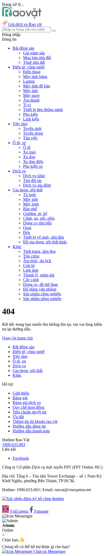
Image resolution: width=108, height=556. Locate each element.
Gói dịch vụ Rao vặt (25, 24)
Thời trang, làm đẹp (39, 251)
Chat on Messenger (49, 551)
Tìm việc (30, 138)
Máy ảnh (30, 90)
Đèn (26, 232)
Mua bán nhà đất (37, 57)
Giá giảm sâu (34, 53)
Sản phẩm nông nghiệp (42, 298)
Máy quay (31, 95)
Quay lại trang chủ (17, 338)
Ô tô (26, 147)
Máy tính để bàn (36, 86)
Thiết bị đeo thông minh (43, 109)
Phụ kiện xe (33, 166)
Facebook (21, 458)
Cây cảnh (31, 279)
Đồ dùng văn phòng (39, 289)
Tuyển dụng (33, 133)
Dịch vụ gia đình (37, 185)
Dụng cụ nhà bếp (37, 223)
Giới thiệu (21, 393)
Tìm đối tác (32, 180)
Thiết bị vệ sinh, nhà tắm (43, 237)
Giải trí (29, 265)
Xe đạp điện (33, 161)
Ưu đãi (18, 417)
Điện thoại (31, 72)
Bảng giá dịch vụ (27, 402)
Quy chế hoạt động (28, 407)
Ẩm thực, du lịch (37, 261)
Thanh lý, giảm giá (38, 275)
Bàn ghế (30, 209)
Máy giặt (30, 199)
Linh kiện (31, 119)
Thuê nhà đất (34, 62)
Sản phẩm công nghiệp (42, 294)
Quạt (27, 227)
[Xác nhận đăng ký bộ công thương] (33, 498)
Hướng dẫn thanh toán (31, 431)
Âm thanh (31, 100)
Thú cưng (31, 256)
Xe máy (29, 152)
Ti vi (27, 105)
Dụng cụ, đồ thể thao (40, 284)
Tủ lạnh (29, 194)
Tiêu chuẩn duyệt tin (29, 412)
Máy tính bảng (35, 76)
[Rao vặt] (22, 17)
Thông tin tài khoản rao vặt (35, 421)
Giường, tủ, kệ (35, 213)
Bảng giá (20, 398)
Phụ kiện (30, 114)
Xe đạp (29, 157)
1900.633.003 (13, 444)
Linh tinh (30, 270)
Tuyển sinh (32, 128)
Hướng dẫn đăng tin (29, 426)
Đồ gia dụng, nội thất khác (45, 242)
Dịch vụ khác (34, 176)
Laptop (29, 81)
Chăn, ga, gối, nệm (39, 218)
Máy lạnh (31, 204)
